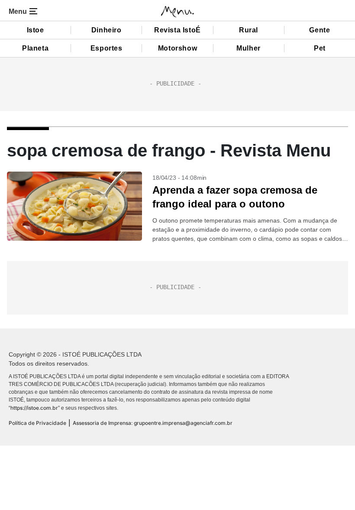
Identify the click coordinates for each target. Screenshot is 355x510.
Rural (248, 30)
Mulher (248, 48)
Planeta (35, 48)
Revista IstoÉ (177, 30)
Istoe (35, 30)
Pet (320, 48)
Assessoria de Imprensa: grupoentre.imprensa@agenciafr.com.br (152, 423)
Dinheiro (106, 30)
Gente (319, 30)
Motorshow (177, 48)
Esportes (106, 48)
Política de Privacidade (37, 423)
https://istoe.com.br (34, 408)
